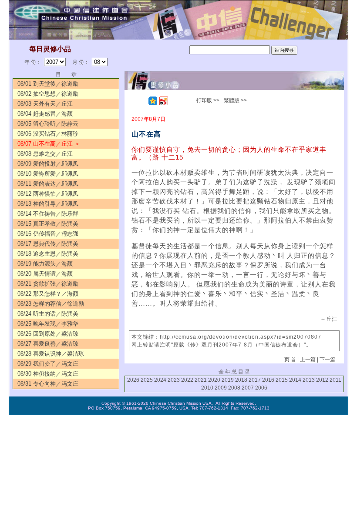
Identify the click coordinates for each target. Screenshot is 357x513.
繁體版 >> (235, 100)
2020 (214, 380)
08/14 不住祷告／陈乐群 (47, 213)
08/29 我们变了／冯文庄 (47, 363)
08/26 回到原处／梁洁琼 (47, 333)
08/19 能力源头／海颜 (45, 263)
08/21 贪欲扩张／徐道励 (47, 283)
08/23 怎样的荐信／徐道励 (50, 303)
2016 (268, 380)
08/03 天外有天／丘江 (45, 103)
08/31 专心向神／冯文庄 (47, 383)
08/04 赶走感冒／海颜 (45, 113)
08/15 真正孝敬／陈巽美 (47, 223)
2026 (133, 380)
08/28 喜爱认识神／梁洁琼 (50, 353)
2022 (187, 380)
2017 (255, 380)
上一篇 (308, 359)
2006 (261, 388)
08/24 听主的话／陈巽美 (47, 313)
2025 (147, 380)
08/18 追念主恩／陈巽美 (47, 253)
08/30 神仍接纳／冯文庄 (47, 373)
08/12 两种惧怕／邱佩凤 (47, 193)
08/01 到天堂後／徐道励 (47, 83)
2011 (335, 380)
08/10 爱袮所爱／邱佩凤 (47, 173)
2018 (241, 380)
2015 (282, 380)
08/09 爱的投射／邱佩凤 (47, 163)
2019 (228, 380)
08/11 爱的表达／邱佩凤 (47, 183)
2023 (174, 380)
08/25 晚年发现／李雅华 (47, 323)
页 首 (290, 359)
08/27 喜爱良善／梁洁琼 (47, 343)
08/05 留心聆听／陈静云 (47, 123)
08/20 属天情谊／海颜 (45, 273)
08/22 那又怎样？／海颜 (47, 293)
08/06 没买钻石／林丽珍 (47, 133)
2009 (221, 388)
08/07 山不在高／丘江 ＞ (48, 143)
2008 (234, 388)
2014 (295, 380)
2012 (322, 380)
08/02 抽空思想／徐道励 (47, 93)
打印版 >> (207, 100)
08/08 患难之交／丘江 (45, 153)
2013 (309, 380)
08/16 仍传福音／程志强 (47, 233)
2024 (160, 380)
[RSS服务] (142, 101)
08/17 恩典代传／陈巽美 (47, 243)
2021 (201, 380)
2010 (207, 388)
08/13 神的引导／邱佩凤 (47, 203)
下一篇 (327, 359)
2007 (248, 388)
